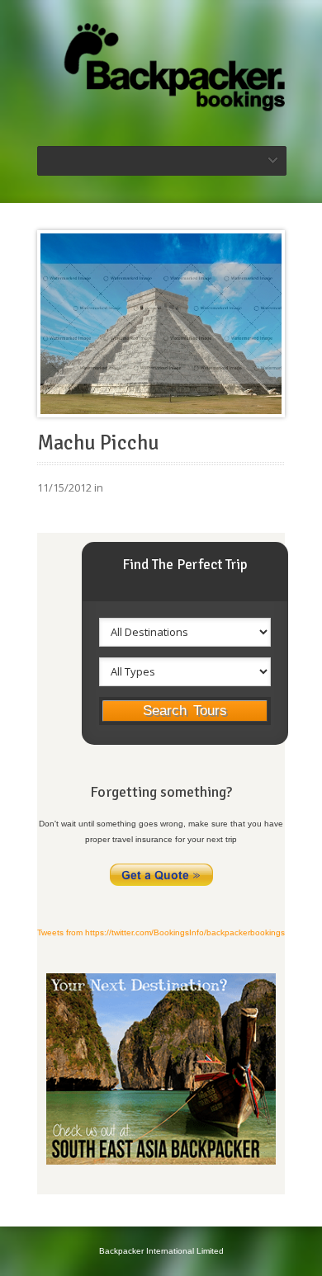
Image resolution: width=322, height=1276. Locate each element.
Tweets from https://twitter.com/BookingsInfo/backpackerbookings (161, 932)
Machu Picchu (98, 443)
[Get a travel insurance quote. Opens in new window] (161, 884)
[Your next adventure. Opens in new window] (161, 1161)
